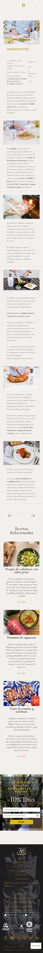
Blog (21, 889)
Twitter (12, 938)
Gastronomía (21, 878)
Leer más (21, 602)
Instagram (24, 938)
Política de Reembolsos (21, 902)
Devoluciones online (21, 906)
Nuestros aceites (21, 866)
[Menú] (4, 6)
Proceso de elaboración (21, 870)
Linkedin (37, 938)
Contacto (21, 893)
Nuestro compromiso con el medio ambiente (21, 884)
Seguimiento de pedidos (21, 910)
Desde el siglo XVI (21, 862)
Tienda (21, 858)
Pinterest (18, 938)
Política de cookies (31, 950)
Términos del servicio (21, 898)
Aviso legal (18, 950)
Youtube (31, 938)
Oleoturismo (21, 874)
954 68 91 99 (12, 915)
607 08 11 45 (33, 915)
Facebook (5, 938)
